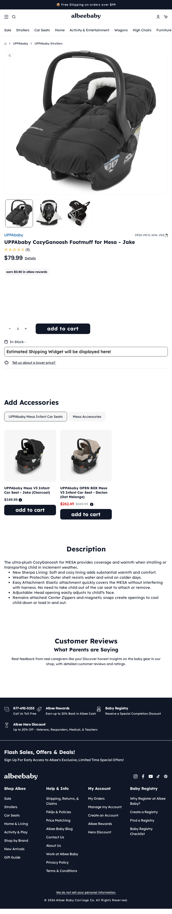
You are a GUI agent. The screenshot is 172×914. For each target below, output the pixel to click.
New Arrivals (14, 849)
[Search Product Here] (14, 17)
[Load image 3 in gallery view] (79, 213)
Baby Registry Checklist (141, 831)
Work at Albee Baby (62, 854)
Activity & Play (15, 832)
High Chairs (142, 30)
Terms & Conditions (61, 871)
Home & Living (16, 824)
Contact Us (55, 837)
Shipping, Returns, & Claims (62, 801)
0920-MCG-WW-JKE (149, 235)
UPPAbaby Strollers (48, 43)
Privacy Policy (57, 862)
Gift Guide (12, 857)
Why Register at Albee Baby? (147, 801)
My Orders (96, 798)
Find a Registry (142, 820)
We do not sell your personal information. (86, 892)
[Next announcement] (166, 4)
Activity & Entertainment (89, 30)
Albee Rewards (100, 824)
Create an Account (103, 815)
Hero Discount (99, 832)
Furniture (163, 30)
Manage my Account (105, 807)
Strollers (22, 30)
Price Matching (58, 820)
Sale (7, 30)
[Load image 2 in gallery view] (49, 213)
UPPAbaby (20, 43)
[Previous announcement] (5, 4)
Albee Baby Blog (59, 829)
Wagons (121, 30)
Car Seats (42, 30)
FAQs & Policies (58, 812)
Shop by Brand (16, 840)
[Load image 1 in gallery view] (19, 213)
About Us (53, 845)
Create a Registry (144, 812)
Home (60, 30)
